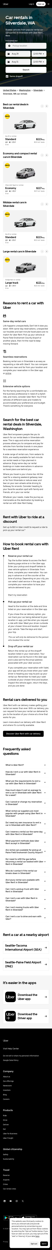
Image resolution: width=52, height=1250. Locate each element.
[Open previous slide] (42, 106)
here (37, 1236)
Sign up (41, 4)
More (8, 36)
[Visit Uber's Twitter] (23, 1201)
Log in (31, 4)
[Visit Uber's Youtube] (11, 1201)
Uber (5, 4)
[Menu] (48, 4)
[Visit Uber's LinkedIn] (5, 1201)
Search (26, 70)
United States (9, 90)
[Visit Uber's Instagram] (17, 1201)
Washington (25, 90)
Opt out (34, 1244)
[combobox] (28, 45)
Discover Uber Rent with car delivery (23, 734)
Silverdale (38, 90)
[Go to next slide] (46, 106)
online (8, 373)
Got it (44, 1244)
